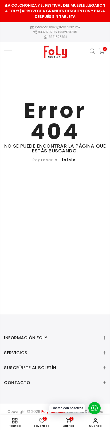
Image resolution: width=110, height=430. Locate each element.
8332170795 (67, 32)
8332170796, (47, 32)
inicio (69, 160)
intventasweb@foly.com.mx (57, 27)
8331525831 (57, 36)
